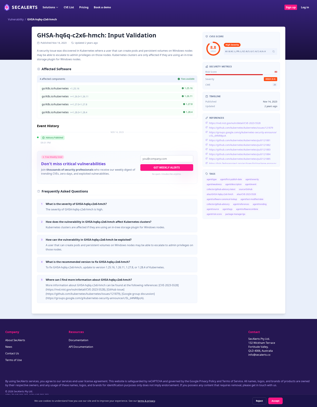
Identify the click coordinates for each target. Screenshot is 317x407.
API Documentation (81, 347)
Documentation (78, 340)
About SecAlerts (15, 340)
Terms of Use (13, 360)
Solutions (49, 7)
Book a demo (102, 7)
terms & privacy (146, 400)
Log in (305, 7)
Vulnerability (16, 19)
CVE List (69, 7)
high (270, 79)
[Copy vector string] (273, 51)
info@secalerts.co (259, 355)
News (8, 347)
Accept (275, 400)
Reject (259, 400)
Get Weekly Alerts (167, 167)
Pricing (83, 7)
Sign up (291, 7)
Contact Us (12, 353)
